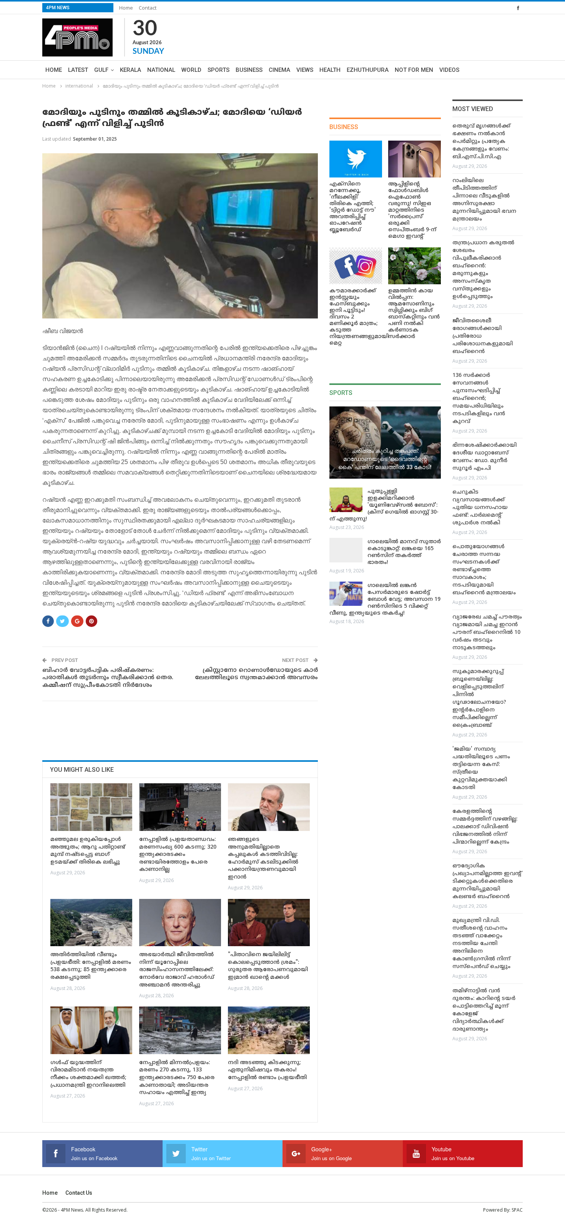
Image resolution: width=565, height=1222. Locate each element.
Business (249, 69)
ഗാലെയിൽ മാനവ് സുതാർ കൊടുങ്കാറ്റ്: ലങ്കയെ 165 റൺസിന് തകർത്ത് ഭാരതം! (404, 552)
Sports (218, 69)
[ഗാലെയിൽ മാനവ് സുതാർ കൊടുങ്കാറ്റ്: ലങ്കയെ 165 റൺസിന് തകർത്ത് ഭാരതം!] (345, 550)
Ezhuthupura (368, 69)
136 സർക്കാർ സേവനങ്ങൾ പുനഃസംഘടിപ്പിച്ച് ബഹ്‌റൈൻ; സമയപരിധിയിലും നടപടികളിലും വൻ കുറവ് (478, 398)
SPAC (517, 1210)
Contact (147, 7)
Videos (449, 69)
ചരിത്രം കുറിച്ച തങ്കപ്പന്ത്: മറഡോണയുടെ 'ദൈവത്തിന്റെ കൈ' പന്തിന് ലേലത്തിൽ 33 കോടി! (385, 459)
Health (330, 69)
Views (304, 69)
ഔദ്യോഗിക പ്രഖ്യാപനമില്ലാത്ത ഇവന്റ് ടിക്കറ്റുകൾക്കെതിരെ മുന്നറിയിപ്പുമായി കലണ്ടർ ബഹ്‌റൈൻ (486, 881)
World (191, 69)
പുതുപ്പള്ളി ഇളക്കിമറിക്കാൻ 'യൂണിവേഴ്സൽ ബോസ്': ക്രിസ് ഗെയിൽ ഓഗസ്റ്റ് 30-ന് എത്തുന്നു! (384, 505)
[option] (487, 584)
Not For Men (414, 69)
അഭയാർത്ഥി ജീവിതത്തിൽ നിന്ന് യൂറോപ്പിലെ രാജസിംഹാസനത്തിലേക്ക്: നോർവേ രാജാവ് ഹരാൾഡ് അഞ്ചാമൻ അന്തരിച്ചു (176, 970)
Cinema (279, 69)
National (161, 69)
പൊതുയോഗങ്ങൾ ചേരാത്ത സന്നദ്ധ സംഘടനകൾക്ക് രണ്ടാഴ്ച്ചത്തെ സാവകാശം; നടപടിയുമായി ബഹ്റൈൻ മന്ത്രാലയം (484, 570)
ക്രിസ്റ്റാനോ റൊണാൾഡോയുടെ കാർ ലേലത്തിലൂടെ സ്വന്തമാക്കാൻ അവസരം (256, 674)
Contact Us (78, 1193)
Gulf (101, 69)
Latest (78, 69)
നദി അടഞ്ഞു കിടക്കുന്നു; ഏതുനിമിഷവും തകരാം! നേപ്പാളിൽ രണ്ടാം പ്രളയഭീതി (267, 1070)
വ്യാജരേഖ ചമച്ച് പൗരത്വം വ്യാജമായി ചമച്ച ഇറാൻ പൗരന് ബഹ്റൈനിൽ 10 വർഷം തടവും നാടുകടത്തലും (487, 632)
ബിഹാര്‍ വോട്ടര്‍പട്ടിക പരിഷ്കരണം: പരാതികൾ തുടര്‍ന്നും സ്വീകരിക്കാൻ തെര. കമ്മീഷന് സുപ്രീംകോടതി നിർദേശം (107, 678)
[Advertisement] (182, 728)
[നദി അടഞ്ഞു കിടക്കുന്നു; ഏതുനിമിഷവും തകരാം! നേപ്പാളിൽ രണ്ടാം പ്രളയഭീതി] (269, 1030)
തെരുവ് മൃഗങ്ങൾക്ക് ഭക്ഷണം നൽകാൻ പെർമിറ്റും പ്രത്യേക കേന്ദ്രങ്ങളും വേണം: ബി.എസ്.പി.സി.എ (481, 141)
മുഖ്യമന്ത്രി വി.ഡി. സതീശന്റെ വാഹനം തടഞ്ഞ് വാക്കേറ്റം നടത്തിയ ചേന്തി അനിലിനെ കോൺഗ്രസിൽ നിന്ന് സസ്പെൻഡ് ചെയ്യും (481, 943)
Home (126, 7)
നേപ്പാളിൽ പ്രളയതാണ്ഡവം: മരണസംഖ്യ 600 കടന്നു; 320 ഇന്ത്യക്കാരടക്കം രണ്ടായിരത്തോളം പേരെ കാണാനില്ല (177, 854)
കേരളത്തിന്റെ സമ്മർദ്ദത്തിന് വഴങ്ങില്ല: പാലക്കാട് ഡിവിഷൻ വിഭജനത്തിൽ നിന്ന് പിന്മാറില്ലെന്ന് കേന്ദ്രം (484, 827)
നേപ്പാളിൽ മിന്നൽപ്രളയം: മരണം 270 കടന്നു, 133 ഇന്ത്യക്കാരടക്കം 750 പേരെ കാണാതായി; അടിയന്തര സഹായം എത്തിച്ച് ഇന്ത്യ (176, 1078)
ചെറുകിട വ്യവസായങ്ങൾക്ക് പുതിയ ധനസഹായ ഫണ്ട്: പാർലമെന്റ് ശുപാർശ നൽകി (480, 507)
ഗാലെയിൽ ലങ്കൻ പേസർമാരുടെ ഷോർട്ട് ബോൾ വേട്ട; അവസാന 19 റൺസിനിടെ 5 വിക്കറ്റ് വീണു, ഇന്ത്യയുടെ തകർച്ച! (384, 599)
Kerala (130, 69)
